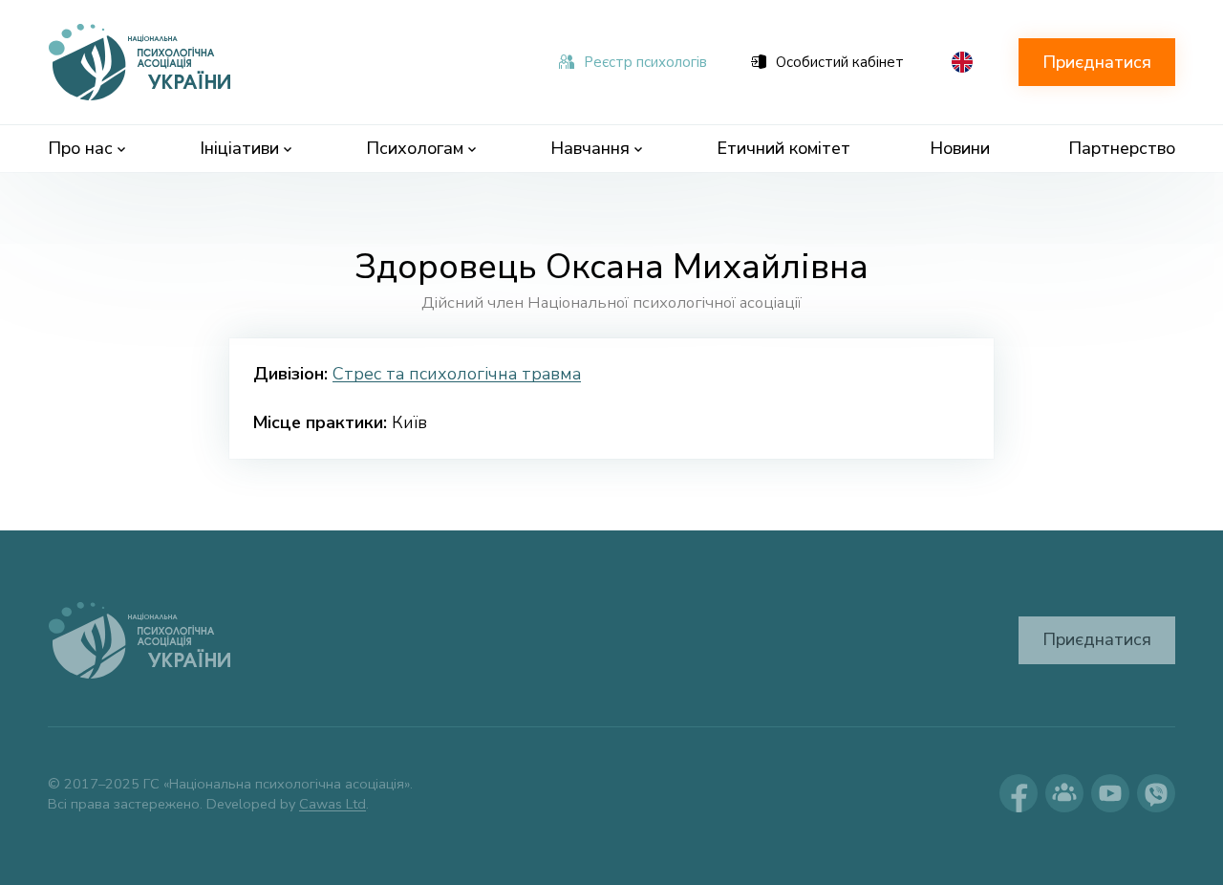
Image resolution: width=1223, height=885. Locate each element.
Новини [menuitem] (960, 148)
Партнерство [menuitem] (1121, 148)
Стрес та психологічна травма (457, 373)
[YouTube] (1110, 793)
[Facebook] (1018, 793)
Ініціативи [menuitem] (239, 148)
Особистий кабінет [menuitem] (840, 62)
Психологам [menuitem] (414, 148)
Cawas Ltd (332, 803)
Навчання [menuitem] (590, 148)
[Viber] (1156, 793)
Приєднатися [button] (1096, 62)
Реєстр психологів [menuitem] (645, 62)
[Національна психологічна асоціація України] (141, 62)
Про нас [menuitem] (80, 148)
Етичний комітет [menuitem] (783, 148)
